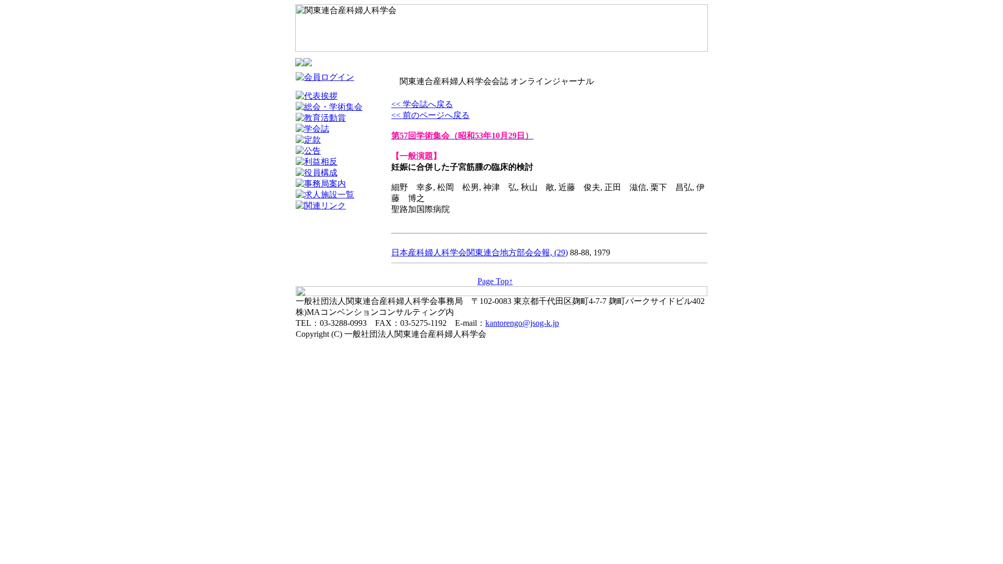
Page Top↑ (495, 281)
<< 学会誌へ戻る (422, 104)
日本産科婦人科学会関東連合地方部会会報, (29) (479, 252)
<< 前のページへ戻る (430, 115)
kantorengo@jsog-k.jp (522, 323)
